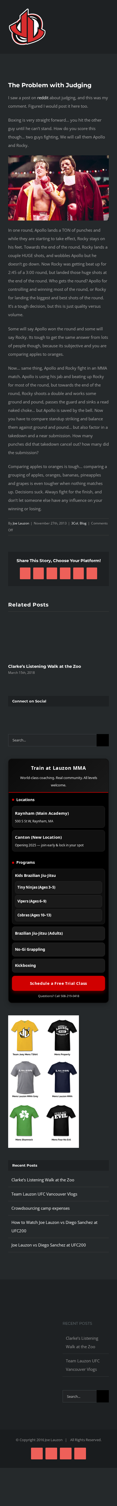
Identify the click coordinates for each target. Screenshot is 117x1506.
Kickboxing (25, 965)
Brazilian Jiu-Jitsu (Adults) (39, 933)
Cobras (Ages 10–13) (34, 915)
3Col (74, 523)
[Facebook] (10, 715)
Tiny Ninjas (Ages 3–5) (36, 887)
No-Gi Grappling (30, 949)
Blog (83, 523)
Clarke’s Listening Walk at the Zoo (44, 666)
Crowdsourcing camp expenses (40, 1208)
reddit (42, 97)
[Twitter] (19, 715)
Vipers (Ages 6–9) (31, 901)
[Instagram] (27, 715)
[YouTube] (35, 715)
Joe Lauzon (21, 523)
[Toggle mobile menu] (106, 26)
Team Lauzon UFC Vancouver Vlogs (44, 1194)
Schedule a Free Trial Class (58, 983)
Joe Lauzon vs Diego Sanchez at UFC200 (48, 1245)
